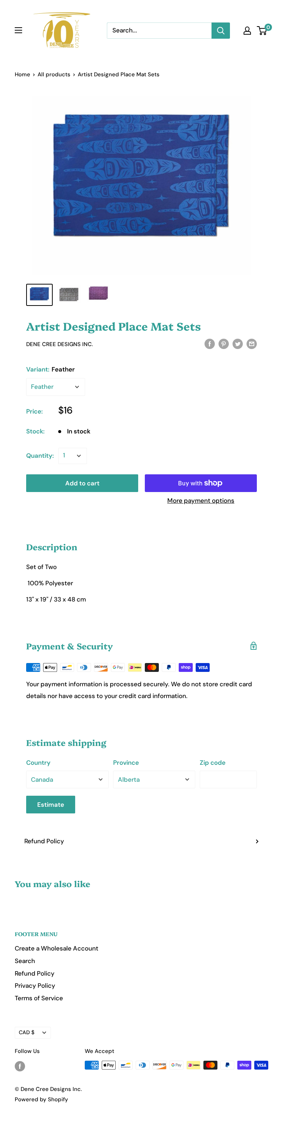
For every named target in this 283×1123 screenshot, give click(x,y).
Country (38, 762)
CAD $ (26, 1032)
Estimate (50, 805)
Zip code (213, 762)
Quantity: (40, 455)
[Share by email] (252, 343)
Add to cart (82, 483)
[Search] (221, 30)
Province (126, 762)
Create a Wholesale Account (56, 948)
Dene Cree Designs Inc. (59, 344)
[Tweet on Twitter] (238, 343)
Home (22, 74)
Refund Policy (44, 841)
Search (25, 961)
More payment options (200, 500)
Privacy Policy (35, 985)
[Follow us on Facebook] (20, 1066)
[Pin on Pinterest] (224, 343)
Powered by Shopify (41, 1099)
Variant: (50, 369)
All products (54, 74)
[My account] (247, 31)
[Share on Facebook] (210, 343)
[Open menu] (18, 30)
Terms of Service (39, 998)
